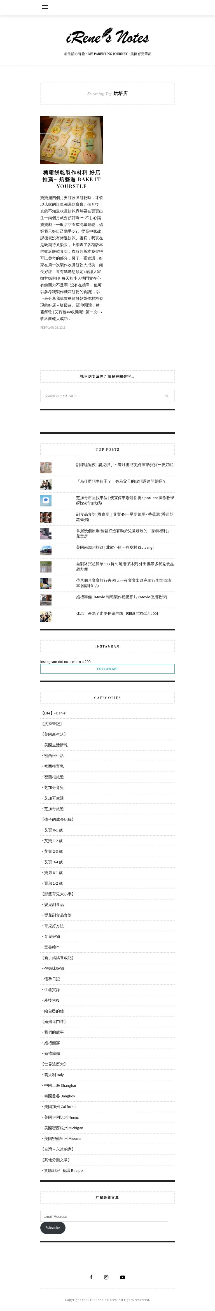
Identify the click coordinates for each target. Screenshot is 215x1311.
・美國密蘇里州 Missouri (61, 1138)
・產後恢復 (50, 1000)
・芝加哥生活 (52, 798)
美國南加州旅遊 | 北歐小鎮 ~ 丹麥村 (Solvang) (115, 547)
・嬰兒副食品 (52, 904)
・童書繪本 (50, 947)
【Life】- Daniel (53, 713)
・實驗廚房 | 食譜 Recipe (61, 1170)
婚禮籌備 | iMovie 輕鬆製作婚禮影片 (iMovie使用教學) (121, 596)
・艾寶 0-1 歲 (51, 830)
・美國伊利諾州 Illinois (59, 1117)
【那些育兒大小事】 (58, 893)
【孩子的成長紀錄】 (58, 819)
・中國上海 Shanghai (58, 1085)
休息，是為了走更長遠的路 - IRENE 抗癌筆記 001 (117, 613)
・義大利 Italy (52, 1074)
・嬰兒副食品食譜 (56, 915)
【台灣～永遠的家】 (58, 1149)
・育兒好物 (50, 936)
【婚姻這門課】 (54, 1021)
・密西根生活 (52, 755)
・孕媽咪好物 (52, 968)
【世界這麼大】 (54, 1064)
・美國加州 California (58, 1106)
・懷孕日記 (50, 979)
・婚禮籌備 (50, 1053)
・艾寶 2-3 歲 (51, 851)
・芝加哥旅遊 (52, 808)
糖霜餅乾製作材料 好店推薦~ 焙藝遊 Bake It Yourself (72, 179)
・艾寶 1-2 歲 (51, 840)
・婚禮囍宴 (50, 1042)
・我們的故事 (52, 1032)
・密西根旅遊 (52, 776)
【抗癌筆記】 (52, 723)
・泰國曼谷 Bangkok (57, 1096)
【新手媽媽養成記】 (58, 957)
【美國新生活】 (54, 734)
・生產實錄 (50, 989)
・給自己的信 (52, 1010)
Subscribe (53, 1227)
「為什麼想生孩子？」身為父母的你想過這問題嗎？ (121, 481)
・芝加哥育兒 (52, 787)
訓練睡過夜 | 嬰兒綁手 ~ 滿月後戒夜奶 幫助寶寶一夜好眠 (124, 464)
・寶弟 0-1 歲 (51, 872)
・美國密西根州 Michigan (61, 1127)
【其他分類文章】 (56, 1159)
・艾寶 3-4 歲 (51, 861)
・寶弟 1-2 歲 (51, 883)
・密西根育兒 (52, 766)
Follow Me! (107, 669)
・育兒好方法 (52, 925)
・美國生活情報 (54, 744)
